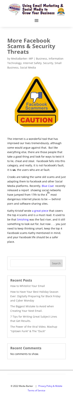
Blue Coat (48, 186)
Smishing (23, 219)
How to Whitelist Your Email (27, 286)
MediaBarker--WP (22, 58)
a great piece (40, 210)
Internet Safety (32, 63)
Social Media (28, 67)
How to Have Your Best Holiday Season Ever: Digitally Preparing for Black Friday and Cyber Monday (35, 296)
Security (48, 63)
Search (56, 263)
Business (41, 58)
